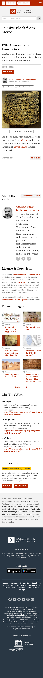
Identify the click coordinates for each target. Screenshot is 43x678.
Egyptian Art (20, 147)
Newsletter (25, 583)
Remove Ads (35, 158)
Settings (21, 590)
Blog (7, 585)
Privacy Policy (32, 585)
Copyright (21, 282)
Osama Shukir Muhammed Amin (23, 79)
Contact (14, 583)
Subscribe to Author (23, 87)
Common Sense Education (13, 506)
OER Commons (24, 512)
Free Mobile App (23, 3)
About (5, 583)
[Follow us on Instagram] (28, 600)
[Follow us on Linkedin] (24, 600)
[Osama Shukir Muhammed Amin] (18, 259)
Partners (21, 587)
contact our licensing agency (14, 300)
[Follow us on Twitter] (15, 600)
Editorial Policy (17, 585)
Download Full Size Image (21, 132)
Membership (11, 3)
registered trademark (21, 629)
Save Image (7, 87)
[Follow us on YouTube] (33, 600)
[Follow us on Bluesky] (19, 600)
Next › (17, 387)
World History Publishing (16, 611)
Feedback (36, 583)
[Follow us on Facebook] (10, 600)
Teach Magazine (26, 514)
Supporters (32, 587)
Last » (26, 387)
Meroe (24, 140)
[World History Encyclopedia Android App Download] (29, 571)
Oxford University (31, 501)
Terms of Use (9, 587)
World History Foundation (14, 607)
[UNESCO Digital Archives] (21, 645)
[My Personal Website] (29, 259)
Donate (6, 486)
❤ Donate (7, 72)
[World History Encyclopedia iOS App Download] (14, 571)
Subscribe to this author (31, 196)
